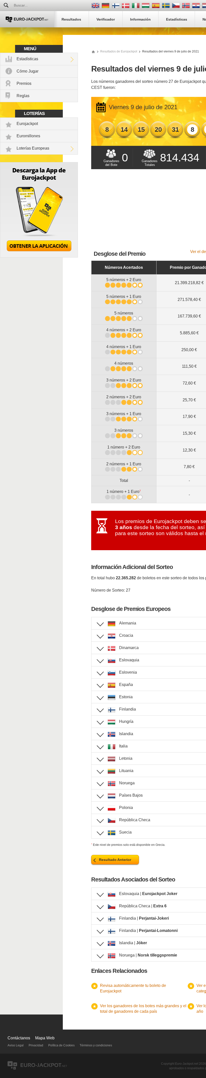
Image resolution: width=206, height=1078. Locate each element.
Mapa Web (45, 1038)
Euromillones (28, 136)
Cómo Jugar (27, 71)
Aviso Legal (16, 1045)
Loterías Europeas (33, 148)
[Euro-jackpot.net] (93, 51)
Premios (24, 83)
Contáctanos (19, 1038)
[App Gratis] (39, 256)
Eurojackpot (27, 123)
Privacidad (36, 1045)
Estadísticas (27, 59)
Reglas (23, 96)
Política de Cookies (61, 1045)
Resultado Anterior (115, 860)
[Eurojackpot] (27, 19)
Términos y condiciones (96, 1045)
